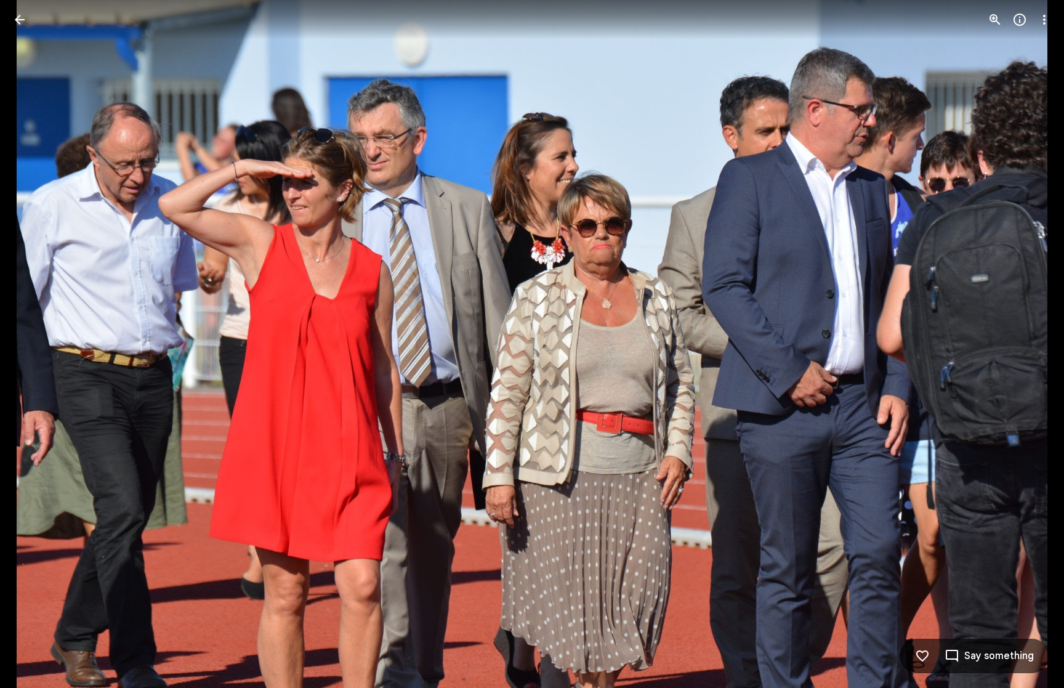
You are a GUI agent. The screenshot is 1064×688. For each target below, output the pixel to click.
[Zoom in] (995, 19)
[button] (34, 344)
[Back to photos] (19, 19)
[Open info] (1019, 19)
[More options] (1044, 19)
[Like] (922, 656)
